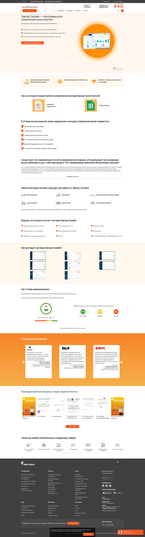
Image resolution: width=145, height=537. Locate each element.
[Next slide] (121, 362)
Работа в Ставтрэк (80, 513)
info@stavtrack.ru (106, 499)
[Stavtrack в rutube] (109, 525)
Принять (88, 534)
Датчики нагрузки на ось (28, 483)
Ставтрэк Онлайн (53, 506)
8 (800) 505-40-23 (103, 5)
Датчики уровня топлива (28, 481)
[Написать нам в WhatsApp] (115, 6)
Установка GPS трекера (82, 479)
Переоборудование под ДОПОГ (103, 450)
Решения (50, 471)
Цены (22, 502)
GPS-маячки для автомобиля (25, 478)
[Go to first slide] (121, 410)
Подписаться (73, 523)
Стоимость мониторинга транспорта (28, 506)
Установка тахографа (81, 486)
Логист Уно (51, 510)
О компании (78, 502)
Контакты (77, 515)
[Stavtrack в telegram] (106, 525)
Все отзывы (72, 426)
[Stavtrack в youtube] (112, 525)
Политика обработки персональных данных (113, 533)
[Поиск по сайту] (118, 10)
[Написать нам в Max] (110, 486)
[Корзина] (122, 10)
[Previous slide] (23, 410)
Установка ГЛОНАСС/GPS (79, 475)
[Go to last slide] (23, 362)
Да (29, 10)
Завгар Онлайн (52, 508)
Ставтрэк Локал (52, 515)
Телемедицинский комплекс (80, 489)
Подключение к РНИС (43, 449)
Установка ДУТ (79, 481)
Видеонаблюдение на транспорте (58, 450)
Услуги (77, 471)
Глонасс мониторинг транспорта (29, 450)
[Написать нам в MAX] (122, 6)
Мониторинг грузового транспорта (54, 484)
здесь (83, 531)
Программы (51, 502)
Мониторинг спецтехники (51, 488)
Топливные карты (73, 449)
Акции (23, 515)
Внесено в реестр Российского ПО (107, 472)
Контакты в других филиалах (109, 510)
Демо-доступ (106, 1)
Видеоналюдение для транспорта (81, 498)
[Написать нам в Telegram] (118, 6)
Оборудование (25, 471)
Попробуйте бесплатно (32, 43)
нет (45, 10)
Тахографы (24, 486)
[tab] (64, 453)
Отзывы (77, 508)
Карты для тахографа (118, 449)
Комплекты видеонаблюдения (26, 489)
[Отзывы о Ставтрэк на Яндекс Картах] (37, 1)
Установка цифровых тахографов (88, 450)
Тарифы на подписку (27, 510)
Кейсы (76, 506)
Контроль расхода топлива (53, 479)
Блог (76, 510)
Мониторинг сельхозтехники (52, 492)
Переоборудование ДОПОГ (80, 493)
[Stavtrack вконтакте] (103, 525)
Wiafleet (50, 513)
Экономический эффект (28, 512)
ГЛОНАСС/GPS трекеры (28, 474)
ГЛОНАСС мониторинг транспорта (54, 475)
